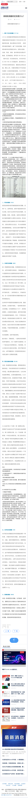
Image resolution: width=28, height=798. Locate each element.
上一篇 (7, 631)
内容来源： (4, 625)
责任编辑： (4, 626)
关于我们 (4, 783)
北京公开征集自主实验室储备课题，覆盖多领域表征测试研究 (18, 709)
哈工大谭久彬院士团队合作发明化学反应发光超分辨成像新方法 (18, 685)
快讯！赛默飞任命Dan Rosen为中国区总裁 (17, 676)
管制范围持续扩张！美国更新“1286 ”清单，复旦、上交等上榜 (18, 693)
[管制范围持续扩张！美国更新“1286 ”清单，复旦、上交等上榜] (6, 694)
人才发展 (14, 785)
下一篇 (16, 631)
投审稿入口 (4, 4)
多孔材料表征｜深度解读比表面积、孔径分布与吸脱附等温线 (18, 717)
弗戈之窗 (10, 783)
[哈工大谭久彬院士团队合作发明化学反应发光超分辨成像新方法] (6, 686)
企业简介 (23, 783)
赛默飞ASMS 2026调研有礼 (9, 669)
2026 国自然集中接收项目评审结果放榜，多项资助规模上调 (18, 701)
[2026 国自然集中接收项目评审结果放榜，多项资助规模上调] (6, 702)
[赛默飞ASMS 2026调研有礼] (14, 658)
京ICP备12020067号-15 (6, 795)
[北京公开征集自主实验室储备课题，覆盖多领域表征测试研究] (6, 710)
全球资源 (20, 785)
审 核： (4, 627)
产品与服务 (17, 783)
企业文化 (8, 785)
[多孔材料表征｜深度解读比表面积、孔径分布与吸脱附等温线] (6, 718)
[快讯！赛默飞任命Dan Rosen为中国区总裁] (6, 678)
